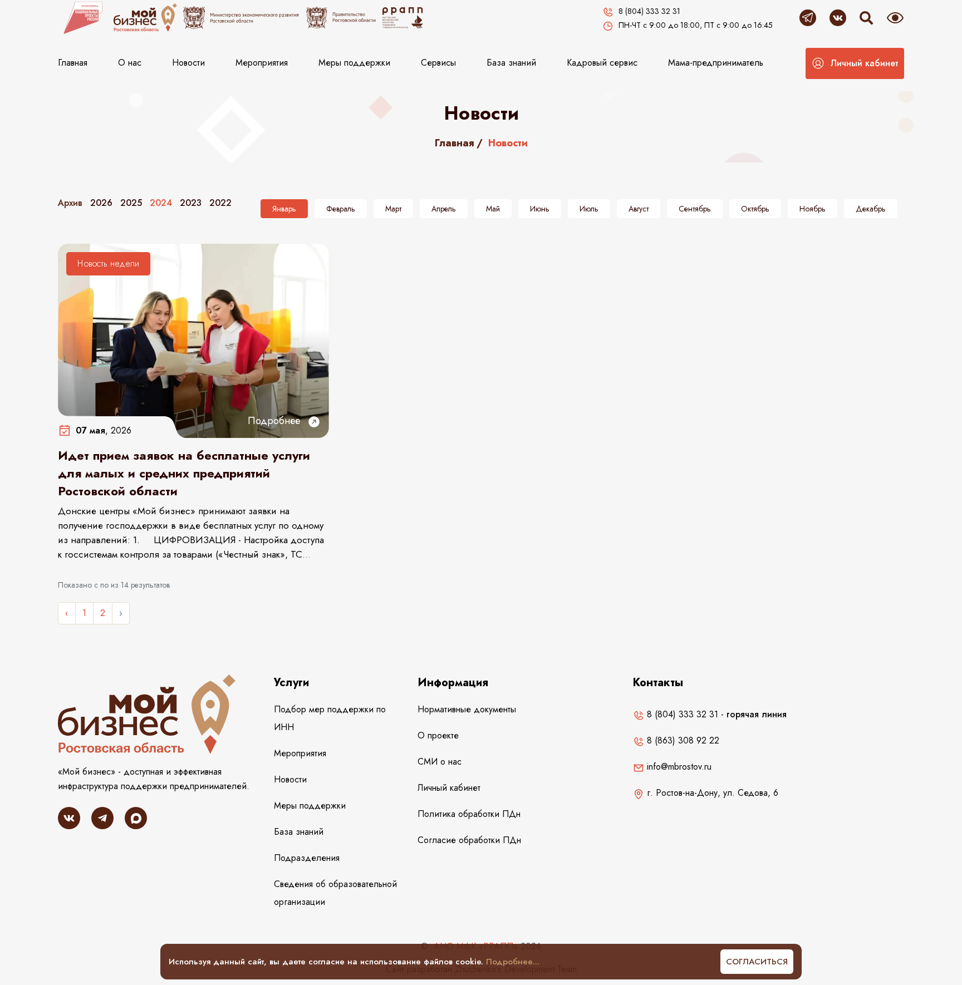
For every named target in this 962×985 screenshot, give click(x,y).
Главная (72, 62)
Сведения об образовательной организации (335, 893)
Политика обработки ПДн (469, 813)
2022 (220, 202)
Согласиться (757, 962)
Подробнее (275, 420)
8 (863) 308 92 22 (681, 740)
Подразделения (307, 857)
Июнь (539, 208)
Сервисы (438, 62)
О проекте (438, 735)
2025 (131, 202)
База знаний (511, 62)
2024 (161, 202)
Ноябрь (812, 208)
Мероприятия (261, 62)
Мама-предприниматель (715, 62)
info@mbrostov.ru (677, 766)
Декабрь (871, 208)
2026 (101, 202)
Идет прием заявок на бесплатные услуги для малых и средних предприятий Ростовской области (184, 473)
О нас (129, 62)
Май (493, 208)
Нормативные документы (467, 709)
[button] (855, 63)
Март (393, 208)
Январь (284, 208)
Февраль (340, 208)
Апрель (443, 208)
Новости (188, 62)
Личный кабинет (449, 787)
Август (639, 208)
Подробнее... (512, 962)
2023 (191, 202)
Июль (589, 208)
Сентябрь (695, 208)
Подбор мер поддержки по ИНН (330, 718)
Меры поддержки (354, 62)
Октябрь (755, 208)
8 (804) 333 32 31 (681, 714)
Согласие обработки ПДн (469, 840)
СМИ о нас (440, 761)
